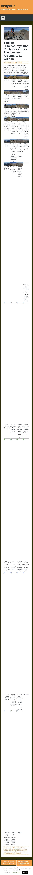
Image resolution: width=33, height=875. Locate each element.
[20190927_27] (19, 362)
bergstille (8, 6)
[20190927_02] (13, 77)
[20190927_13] (7, 119)
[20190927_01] (7, 77)
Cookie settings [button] (16, 872)
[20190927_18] (19, 140)
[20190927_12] (26, 105)
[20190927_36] (26, 632)
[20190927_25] (7, 362)
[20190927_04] (26, 77)
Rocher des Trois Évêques (13, 852)
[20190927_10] (13, 105)
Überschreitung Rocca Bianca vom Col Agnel (23, 863)
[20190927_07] (19, 92)
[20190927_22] (13, 119)
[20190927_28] (26, 362)
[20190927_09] (7, 105)
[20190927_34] (13, 632)
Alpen (6, 847)
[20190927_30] (13, 499)
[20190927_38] (13, 771)
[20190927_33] (7, 632)
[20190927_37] (7, 771)
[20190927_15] (26, 119)
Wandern (12, 853)
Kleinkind (9, 850)
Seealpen (10, 847)
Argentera (6, 849)
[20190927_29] (7, 499)
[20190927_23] (19, 163)
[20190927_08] (26, 92)
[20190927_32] (26, 499)
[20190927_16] (7, 140)
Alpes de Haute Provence (19, 847)
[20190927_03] (19, 77)
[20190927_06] (13, 92)
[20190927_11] (19, 105)
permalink (18, 853)
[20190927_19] (26, 140)
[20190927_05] (7, 92)
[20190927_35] (19, 632)
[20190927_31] (19, 499)
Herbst (5, 850)
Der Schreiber (19, 62)
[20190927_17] (13, 140)
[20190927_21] (13, 163)
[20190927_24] (26, 223)
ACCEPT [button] (25, 872)
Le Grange (14, 850)
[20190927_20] (7, 163)
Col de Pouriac (12, 849)
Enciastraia (24, 849)
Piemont (19, 850)
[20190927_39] (19, 771)
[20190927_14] (19, 119)
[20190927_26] (13, 362)
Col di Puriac (18, 849)
